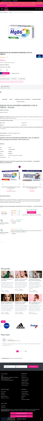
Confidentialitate (25, 380)
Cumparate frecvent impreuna (22, 99)
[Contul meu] (39, 9)
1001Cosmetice (25, 385)
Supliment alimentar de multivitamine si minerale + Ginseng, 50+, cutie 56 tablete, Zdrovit (32, 188)
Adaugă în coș (5, 73)
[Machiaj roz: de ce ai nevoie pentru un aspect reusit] (21, 274)
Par (33, 312)
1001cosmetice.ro (5, 358)
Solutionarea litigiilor (26, 399)
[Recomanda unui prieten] (0, 92)
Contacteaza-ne (25, 393)
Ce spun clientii (21, 101)
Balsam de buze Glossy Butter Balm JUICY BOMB (32, 3)
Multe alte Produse (11, 5)
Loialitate (3, 393)
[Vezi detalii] (2, 184)
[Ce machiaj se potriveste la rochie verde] (7, 274)
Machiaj (7, 290)
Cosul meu (3, 394)
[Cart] (41, 9)
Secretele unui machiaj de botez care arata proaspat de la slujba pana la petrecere (35, 280)
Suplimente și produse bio (4, 12)
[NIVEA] (6, 327)
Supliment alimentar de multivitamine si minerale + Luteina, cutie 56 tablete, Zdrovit (11, 188)
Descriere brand (36, 99)
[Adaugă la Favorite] (19, 184)
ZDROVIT (7, 64)
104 (14, 3)
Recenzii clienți (24, 382)
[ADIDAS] (20, 327)
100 (25, 351)
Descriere (4, 99)
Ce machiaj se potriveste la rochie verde (7, 280)
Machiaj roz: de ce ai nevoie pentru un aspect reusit (21, 280)
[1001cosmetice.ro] (7, 9)
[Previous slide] (1, 326)
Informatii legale (25, 391)
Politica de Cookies (25, 383)
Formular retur (24, 377)
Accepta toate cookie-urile (21, 413)
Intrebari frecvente (25, 394)
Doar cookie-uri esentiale (21, 416)
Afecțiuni (10, 12)
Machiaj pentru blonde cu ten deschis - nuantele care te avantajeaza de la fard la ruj (7, 303)
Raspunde (14, 233)
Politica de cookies (5, 410)
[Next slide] (42, 179)
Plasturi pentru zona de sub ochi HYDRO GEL (26, 2)
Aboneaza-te (33, 366)
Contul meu (3, 405)
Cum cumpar (3, 391)
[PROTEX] (34, 327)
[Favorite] (37, 9)
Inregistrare (3, 407)
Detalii (11, 99)
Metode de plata (4, 396)
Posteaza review (31, 212)
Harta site (23, 396)
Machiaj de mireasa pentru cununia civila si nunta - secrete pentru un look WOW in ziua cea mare (21, 303)
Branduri (3, 321)
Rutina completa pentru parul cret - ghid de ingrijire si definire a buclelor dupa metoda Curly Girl (35, 303)
